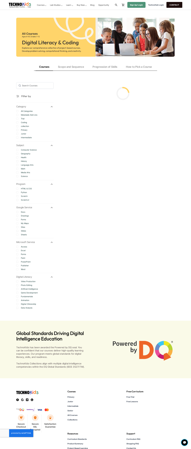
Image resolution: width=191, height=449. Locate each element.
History (24, 161)
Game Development (29, 293)
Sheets (24, 234)
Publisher (25, 265)
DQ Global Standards (55, 366)
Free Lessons (132, 401)
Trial (22, 119)
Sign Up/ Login (136, 5)
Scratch (24, 196)
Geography (25, 153)
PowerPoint (26, 262)
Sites (23, 227)
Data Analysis (26, 308)
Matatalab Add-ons (29, 115)
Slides (23, 231)
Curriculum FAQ (133, 439)
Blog (92, 5)
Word (23, 269)
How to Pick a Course (139, 66)
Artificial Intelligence (29, 289)
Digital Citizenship (28, 304)
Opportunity (103, 5)
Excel (23, 250)
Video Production (28, 281)
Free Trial (130, 397)
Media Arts (25, 172)
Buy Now (81, 5)
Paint (23, 258)
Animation (25, 300)
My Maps (25, 223)
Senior (70, 410)
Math (23, 169)
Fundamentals (27, 296)
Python (24, 192)
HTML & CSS (26, 188)
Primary (24, 130)
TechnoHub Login (156, 5)
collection (25, 126)
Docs (23, 212)
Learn (68, 5)
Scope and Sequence (71, 66)
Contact (174, 5)
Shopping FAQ (132, 444)
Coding (24, 122)
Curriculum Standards (77, 439)
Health (23, 157)
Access (24, 247)
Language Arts (27, 165)
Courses (40, 5)
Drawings (25, 216)
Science (24, 176)
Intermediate (26, 137)
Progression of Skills (105, 66)
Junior (23, 134)
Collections (72, 420)
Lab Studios (55, 5)
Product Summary (75, 444)
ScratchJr (25, 200)
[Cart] (123, 4)
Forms (23, 219)
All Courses (72, 415)
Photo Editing (26, 285)
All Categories (27, 111)
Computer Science (29, 150)
